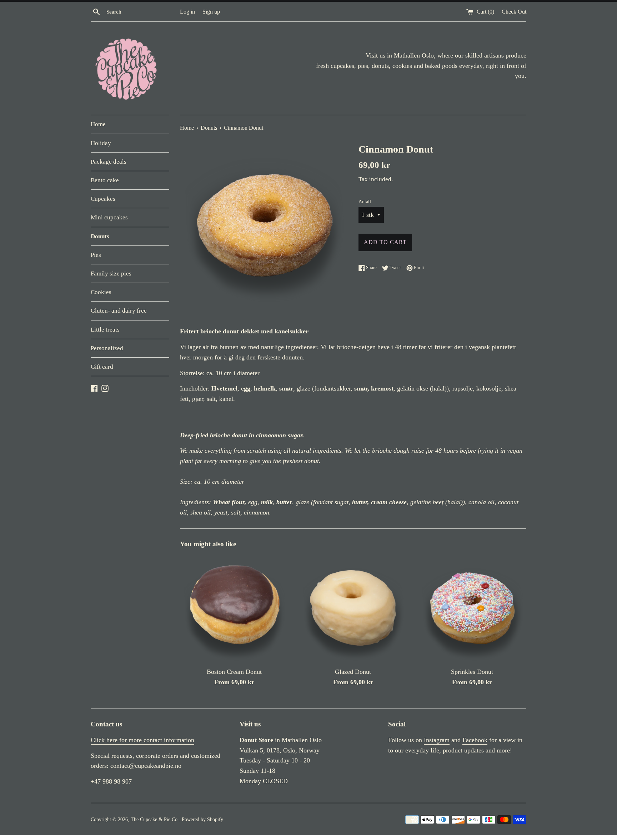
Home (98, 124)
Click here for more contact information (142, 740)
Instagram (437, 740)
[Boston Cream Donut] (234, 609)
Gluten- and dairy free (119, 310)
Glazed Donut (353, 671)
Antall (364, 201)
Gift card (102, 366)
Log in (187, 12)
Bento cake (105, 180)
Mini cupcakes (109, 217)
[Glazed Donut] (353, 609)
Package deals (108, 161)
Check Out (514, 12)
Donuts (100, 236)
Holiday (101, 143)
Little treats (105, 329)
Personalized (107, 348)
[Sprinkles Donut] (472, 609)
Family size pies (111, 273)
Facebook (474, 740)
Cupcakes (103, 198)
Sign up (211, 12)
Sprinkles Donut (472, 671)
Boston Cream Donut (234, 671)
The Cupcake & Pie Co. (155, 819)
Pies (96, 255)
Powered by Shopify (202, 819)
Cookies (101, 292)
